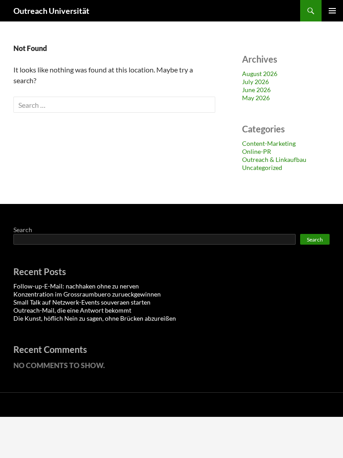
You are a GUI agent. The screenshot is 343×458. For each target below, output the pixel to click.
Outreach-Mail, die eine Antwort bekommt (72, 310)
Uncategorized (262, 167)
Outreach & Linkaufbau (274, 159)
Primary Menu (332, 10)
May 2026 (256, 98)
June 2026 (256, 89)
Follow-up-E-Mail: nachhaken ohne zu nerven (76, 286)
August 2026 (259, 73)
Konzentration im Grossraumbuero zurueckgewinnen (87, 294)
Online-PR (256, 151)
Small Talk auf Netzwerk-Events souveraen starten (82, 302)
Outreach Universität (51, 11)
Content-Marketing (269, 143)
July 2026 (255, 81)
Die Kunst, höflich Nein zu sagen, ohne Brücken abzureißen (94, 318)
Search (22, 229)
